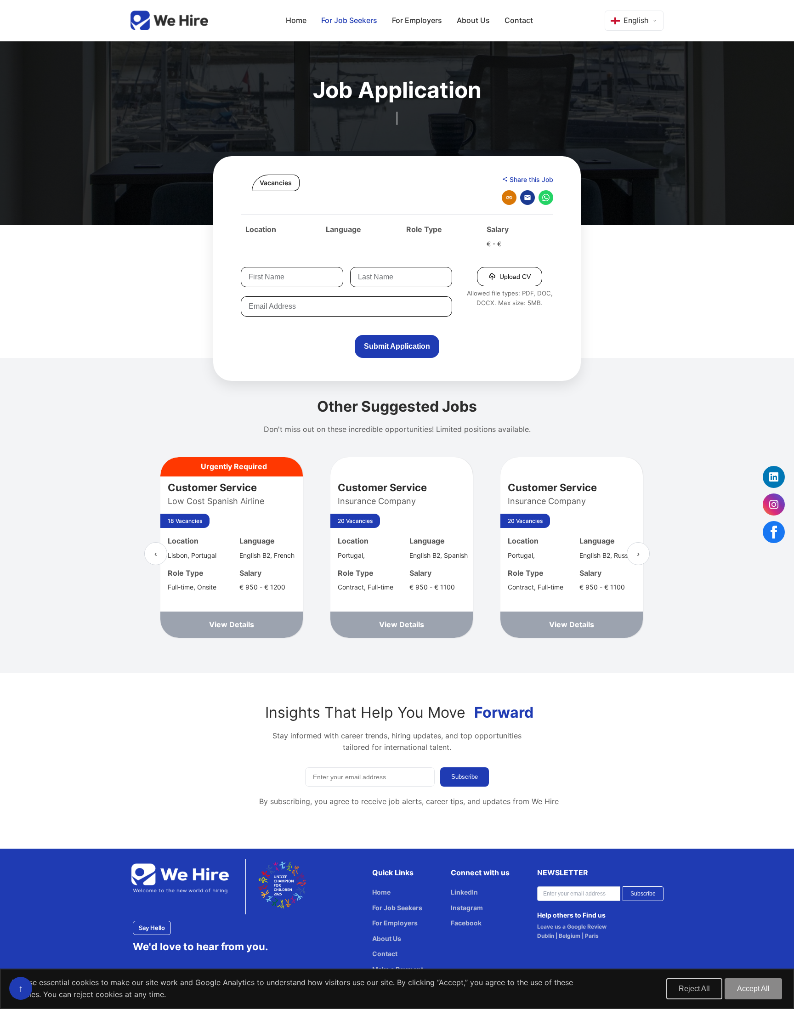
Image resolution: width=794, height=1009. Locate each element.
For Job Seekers (349, 20)
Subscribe (464, 776)
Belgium (569, 935)
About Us (473, 20)
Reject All (694, 988)
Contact (519, 20)
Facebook (466, 923)
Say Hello (152, 927)
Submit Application (397, 346)
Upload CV (515, 276)
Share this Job (530, 179)
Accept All (753, 988)
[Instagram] (774, 504)
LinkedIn (464, 892)
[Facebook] (774, 532)
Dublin (545, 935)
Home (296, 20)
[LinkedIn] (774, 477)
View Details (231, 624)
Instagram (467, 908)
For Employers (417, 20)
